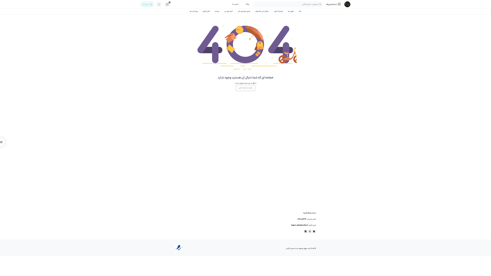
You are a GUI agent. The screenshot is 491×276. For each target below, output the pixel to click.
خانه (300, 11)
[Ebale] (305, 231)
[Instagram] (310, 231)
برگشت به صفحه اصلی (246, 88)
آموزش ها (291, 11)
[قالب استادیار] (347, 4)
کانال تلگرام (206, 11)
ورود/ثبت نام (194, 11)
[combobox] (288, 4)
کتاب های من (228, 11)
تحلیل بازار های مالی (244, 11)
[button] (247, 4)
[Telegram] (314, 231)
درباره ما (217, 11)
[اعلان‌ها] (159, 4)
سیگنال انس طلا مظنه (262, 11)
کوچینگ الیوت (278, 11)
